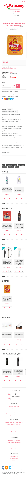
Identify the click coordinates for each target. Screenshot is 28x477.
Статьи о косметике (14, 426)
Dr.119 (3, 165)
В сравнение (10, 271)
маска (15, 165)
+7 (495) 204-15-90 (15, 11)
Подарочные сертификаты (14, 442)
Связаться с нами (14, 430)
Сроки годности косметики (14, 424)
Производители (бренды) (14, 440)
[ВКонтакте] (2, 99)
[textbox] (16, 19)
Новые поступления (14, 444)
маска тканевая (9, 165)
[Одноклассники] (5, 99)
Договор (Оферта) (14, 406)
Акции (14, 449)
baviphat (16, 166)
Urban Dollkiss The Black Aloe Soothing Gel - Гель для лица (19, 226)
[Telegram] (13, 99)
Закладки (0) (22, 1)
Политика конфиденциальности (14, 414)
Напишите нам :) (16, 399)
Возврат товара (14, 415)
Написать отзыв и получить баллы (9, 111)
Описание (4, 109)
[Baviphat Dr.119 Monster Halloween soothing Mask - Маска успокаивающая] (14, 44)
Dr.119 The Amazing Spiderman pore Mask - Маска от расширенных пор (7, 226)
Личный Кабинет (14, 456)
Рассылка (14, 462)
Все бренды (9, 26)
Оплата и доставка (14, 412)
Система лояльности (14, 428)
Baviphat (15, 26)
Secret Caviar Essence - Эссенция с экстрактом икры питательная (7, 190)
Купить (4, 198)
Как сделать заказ (14, 408)
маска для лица (21, 165)
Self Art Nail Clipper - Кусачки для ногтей (7, 371)
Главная (3, 26)
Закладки (14, 460)
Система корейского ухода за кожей (14, 422)
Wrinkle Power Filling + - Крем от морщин (7, 335)
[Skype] (11, 99)
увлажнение (4, 166)
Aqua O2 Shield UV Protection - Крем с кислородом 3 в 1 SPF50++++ (19, 262)
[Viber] (7, 99)
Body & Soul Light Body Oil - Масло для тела (19, 189)
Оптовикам (14, 446)
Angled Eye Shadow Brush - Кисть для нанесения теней (7, 262)
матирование (11, 166)
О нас (14, 433)
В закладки (14, 86)
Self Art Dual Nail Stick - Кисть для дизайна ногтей (18, 372)
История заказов (14, 458)
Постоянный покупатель (20, 1)
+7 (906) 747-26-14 (15, 9)
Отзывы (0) (10, 109)
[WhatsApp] (9, 99)
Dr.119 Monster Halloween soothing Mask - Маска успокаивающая (7, 299)
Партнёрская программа (14, 448)
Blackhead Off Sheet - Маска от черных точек (19, 335)
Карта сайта (14, 431)
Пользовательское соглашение (14, 410)
